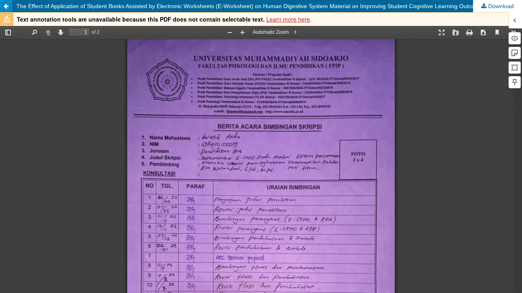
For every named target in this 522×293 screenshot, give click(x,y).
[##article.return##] (6, 6)
